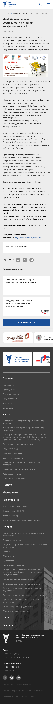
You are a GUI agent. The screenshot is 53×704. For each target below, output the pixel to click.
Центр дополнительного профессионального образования (23, 534)
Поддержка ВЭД (10, 448)
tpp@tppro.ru (9, 670)
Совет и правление (11, 394)
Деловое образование (13, 458)
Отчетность (8, 408)
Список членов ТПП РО (13, 511)
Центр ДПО (9, 526)
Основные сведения (12, 540)
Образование (9, 556)
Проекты (7, 617)
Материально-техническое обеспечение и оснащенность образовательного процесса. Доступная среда (23, 572)
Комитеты (7, 403)
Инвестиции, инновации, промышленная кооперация (21, 463)
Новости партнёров (39, 13)
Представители (10, 398)
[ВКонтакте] (18, 259)
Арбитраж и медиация (13, 474)
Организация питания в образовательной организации (22, 600)
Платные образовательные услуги (18, 579)
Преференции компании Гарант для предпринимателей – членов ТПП (21, 282)
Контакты (8, 625)
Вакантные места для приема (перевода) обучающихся (22, 589)
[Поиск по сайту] (40, 4)
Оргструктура (9, 389)
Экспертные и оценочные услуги (18, 444)
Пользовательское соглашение (17, 684)
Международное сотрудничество (18, 606)
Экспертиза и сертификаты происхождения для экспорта (24, 422)
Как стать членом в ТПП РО (15, 506)
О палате (8, 378)
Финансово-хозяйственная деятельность (21, 584)
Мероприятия (10, 492)
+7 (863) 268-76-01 (11, 667)
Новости (7, 484)
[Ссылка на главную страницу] (9, 4)
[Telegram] (31, 259)
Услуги (6, 414)
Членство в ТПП (20, 13)
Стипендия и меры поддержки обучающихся (23, 595)
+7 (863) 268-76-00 (12, 663)
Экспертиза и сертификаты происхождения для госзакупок (24, 428)
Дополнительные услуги (14, 478)
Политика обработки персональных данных (23, 690)
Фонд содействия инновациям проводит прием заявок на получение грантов (19, 303)
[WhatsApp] (25, 259)
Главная (6, 13)
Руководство (8, 560)
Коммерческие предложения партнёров (21, 520)
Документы (8, 551)
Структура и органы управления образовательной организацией (26, 545)
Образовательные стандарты (16, 611)
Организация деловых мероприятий (19, 469)
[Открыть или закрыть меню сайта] (48, 4)
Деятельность (9, 385)
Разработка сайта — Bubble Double (18, 696)
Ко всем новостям (26, 322)
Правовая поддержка (12, 453)
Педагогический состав (13, 565)
